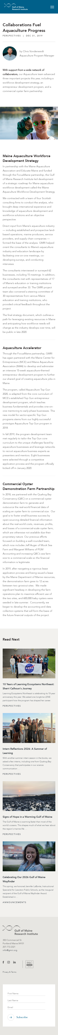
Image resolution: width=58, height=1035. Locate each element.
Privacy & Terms (9, 972)
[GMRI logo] (20, 930)
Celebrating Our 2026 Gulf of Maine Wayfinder (24, 879)
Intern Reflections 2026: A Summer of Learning (25, 751)
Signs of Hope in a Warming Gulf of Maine (27, 816)
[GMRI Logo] (12, 7)
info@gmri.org (10, 950)
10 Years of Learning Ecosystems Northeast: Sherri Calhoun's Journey (28, 686)
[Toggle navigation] (52, 7)
